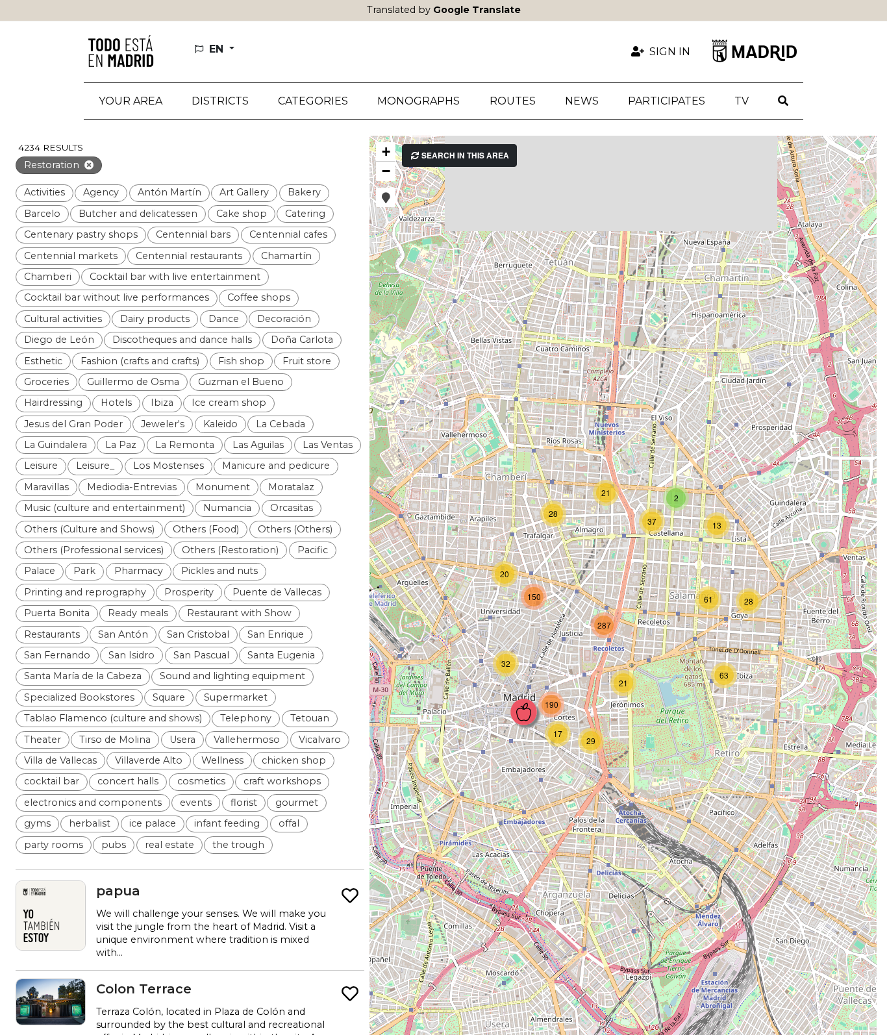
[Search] (783, 101)
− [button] (386, 171)
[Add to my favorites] (350, 896)
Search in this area (464, 155)
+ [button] (386, 151)
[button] (220, 101)
